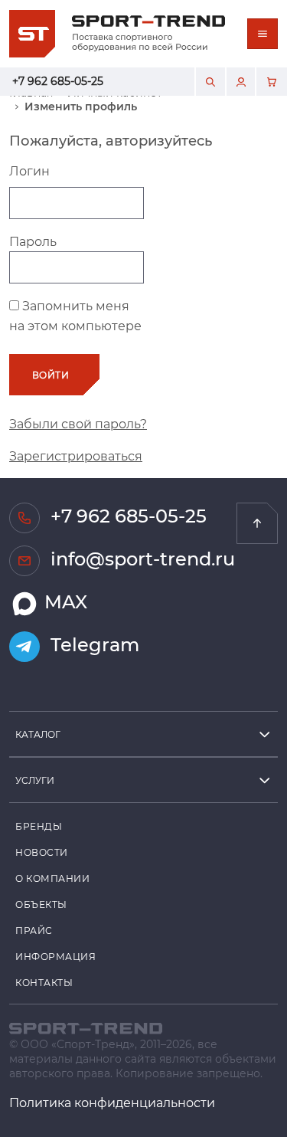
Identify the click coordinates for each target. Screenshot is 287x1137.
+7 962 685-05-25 (57, 81)
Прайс (34, 930)
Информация (55, 956)
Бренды (38, 826)
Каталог (37, 734)
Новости (41, 852)
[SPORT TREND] (85, 1026)
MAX (63, 602)
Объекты (41, 904)
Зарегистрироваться (75, 455)
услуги (34, 780)
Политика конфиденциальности (112, 1102)
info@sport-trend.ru (140, 559)
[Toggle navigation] (262, 33)
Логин (29, 170)
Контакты (44, 982)
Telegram (92, 645)
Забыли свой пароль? (78, 423)
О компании (52, 878)
